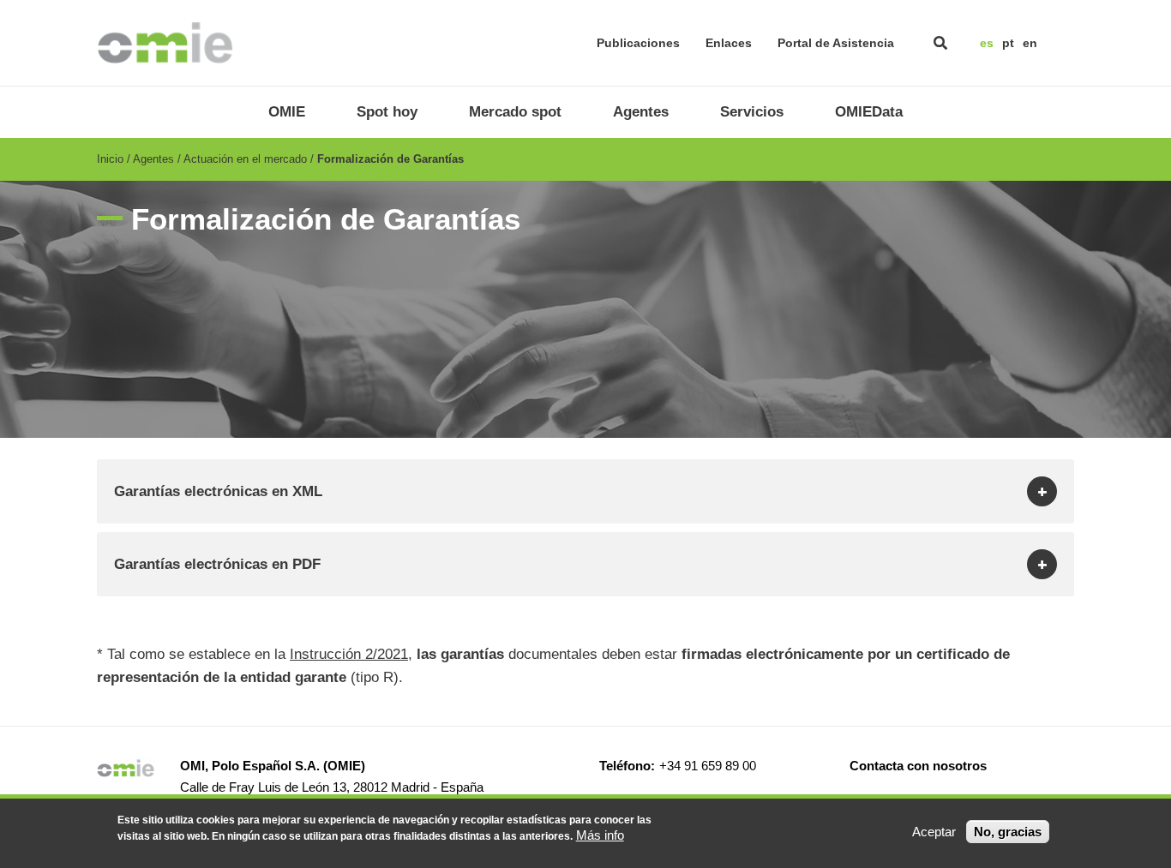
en (1030, 43)
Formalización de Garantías (390, 159)
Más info (600, 835)
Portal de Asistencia (836, 43)
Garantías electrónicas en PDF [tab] (217, 564)
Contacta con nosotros (918, 765)
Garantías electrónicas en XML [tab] (218, 491)
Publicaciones (638, 43)
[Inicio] (165, 42)
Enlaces (729, 43)
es (987, 43)
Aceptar (934, 831)
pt (1008, 43)
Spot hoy (387, 112)
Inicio (110, 159)
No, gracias (1008, 831)
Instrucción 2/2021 (349, 654)
